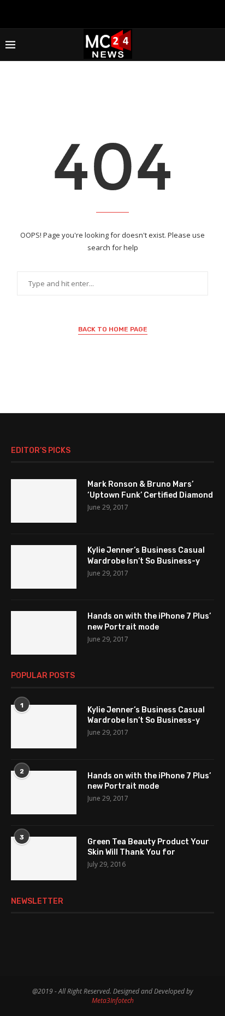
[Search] (214, 45)
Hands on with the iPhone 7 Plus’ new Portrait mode (149, 622)
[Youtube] (112, 13)
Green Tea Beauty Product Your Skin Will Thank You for (148, 847)
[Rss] (141, 13)
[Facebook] (84, 13)
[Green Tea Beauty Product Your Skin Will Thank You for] (43, 858)
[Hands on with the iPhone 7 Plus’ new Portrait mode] (43, 633)
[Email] (126, 13)
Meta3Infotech (113, 1000)
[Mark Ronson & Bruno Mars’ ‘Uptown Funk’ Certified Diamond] (43, 501)
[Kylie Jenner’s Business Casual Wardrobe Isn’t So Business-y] (43, 567)
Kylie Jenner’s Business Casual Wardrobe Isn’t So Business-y (146, 556)
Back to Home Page (112, 329)
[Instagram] (98, 13)
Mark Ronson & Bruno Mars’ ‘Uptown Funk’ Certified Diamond (150, 490)
